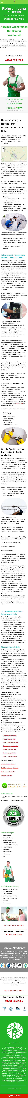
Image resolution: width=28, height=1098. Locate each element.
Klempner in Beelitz (6, 775)
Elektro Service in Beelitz (7, 764)
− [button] (3, 151)
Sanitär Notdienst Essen (14, 1068)
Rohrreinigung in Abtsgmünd (10, 746)
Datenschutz (17, 1088)
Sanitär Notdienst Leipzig (19, 1070)
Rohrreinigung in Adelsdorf (10, 756)
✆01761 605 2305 (14, 19)
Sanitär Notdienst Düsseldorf (9, 1067)
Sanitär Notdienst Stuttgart (19, 1065)
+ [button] (3, 148)
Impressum (10, 1088)
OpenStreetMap (24, 160)
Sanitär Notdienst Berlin (18, 1060)
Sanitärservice (19, 403)
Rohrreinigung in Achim (9, 752)
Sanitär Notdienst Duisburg (15, 1073)
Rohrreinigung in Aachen (9, 735)
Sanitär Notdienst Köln (15, 1063)
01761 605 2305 (14, 60)
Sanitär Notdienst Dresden (9, 1072)
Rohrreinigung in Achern (9, 749)
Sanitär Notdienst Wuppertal (19, 1075)
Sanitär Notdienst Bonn (9, 1076)
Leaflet (14, 160)
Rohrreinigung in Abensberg (10, 742)
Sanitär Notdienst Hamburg (9, 1062)
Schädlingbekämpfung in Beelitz (9, 768)
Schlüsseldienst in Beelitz (8, 771)
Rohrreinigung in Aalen (9, 739)
